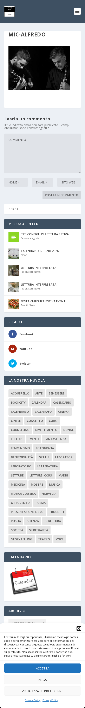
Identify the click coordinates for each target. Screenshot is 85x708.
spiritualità (38, 530)
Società (17, 530)
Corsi (53, 421)
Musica (54, 484)
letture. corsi (41, 475)
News (24, 255)
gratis (44, 457)
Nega (42, 680)
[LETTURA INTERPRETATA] (13, 270)
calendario (62, 402)
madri (63, 475)
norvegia (49, 494)
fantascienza (55, 439)
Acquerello (20, 393)
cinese (16, 421)
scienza (33, 521)
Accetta (42, 668)
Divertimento (46, 430)
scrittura (53, 521)
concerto (35, 421)
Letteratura (47, 466)
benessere (57, 393)
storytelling (21, 539)
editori (16, 439)
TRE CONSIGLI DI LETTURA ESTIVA (45, 234)
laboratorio (21, 466)
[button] (79, 628)
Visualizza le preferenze (42, 691)
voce (60, 539)
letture (17, 475)
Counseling (20, 430)
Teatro (44, 539)
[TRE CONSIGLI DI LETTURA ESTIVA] (13, 237)
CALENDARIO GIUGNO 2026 (40, 251)
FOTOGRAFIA (45, 448)
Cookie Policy (32, 700)
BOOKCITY (18, 402)
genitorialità (22, 457)
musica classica (23, 494)
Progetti (57, 512)
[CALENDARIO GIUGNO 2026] (13, 253)
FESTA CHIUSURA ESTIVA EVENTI (43, 301)
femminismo (20, 448)
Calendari (39, 402)
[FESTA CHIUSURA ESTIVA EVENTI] (13, 304)
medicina (18, 484)
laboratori (27, 272)
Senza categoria (30, 238)
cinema (63, 412)
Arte (39, 393)
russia (16, 521)
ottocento (20, 503)
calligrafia (43, 412)
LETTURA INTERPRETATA (38, 268)
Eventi (24, 305)
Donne (68, 430)
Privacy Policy (50, 700)
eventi (33, 439)
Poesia (41, 503)
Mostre (37, 484)
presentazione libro (27, 512)
